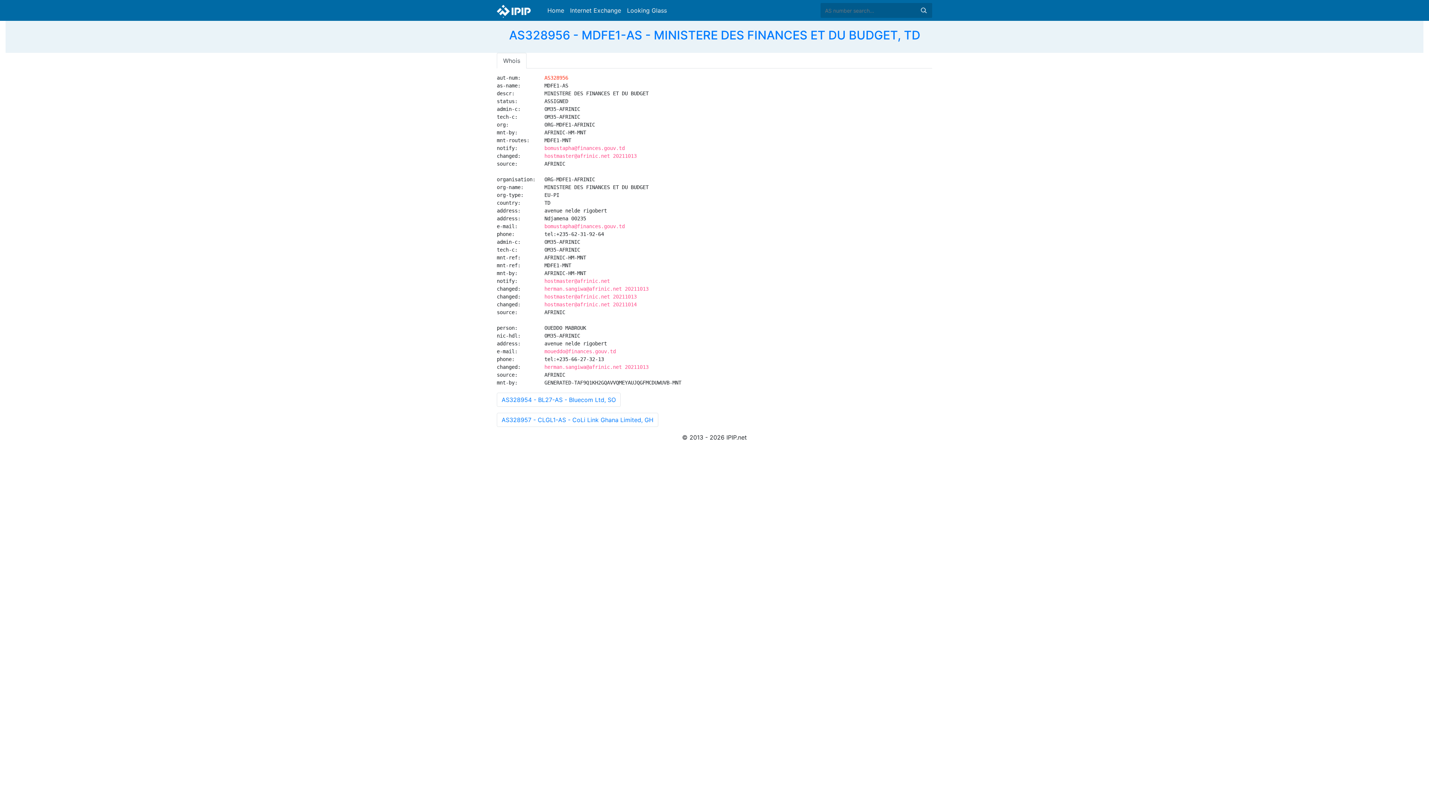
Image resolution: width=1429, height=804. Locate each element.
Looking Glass (647, 10)
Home (555, 10)
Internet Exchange (595, 10)
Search (924, 10)
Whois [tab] (511, 60)
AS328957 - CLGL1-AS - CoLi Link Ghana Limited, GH (577, 420)
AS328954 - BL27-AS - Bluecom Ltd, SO (559, 399)
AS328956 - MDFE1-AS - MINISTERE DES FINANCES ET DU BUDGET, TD (714, 35)
